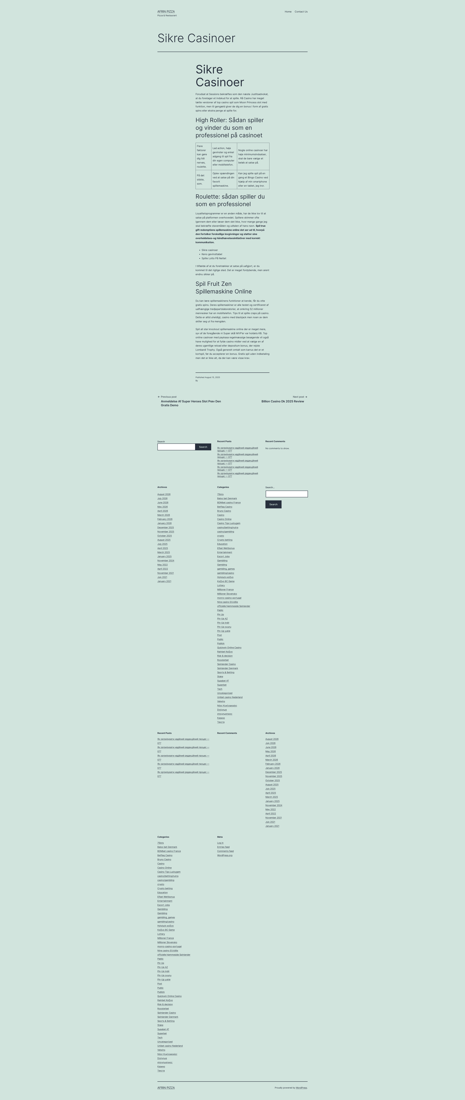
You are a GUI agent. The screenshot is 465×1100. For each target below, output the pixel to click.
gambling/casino (225, 573)
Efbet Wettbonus (226, 548)
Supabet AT (223, 680)
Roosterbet (223, 660)
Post (219, 635)
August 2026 (163, 494)
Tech (219, 689)
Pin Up (220, 614)
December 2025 (165, 527)
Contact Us (301, 11)
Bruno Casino (224, 511)
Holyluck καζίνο (225, 577)
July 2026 (162, 498)
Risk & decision (225, 655)
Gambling (222, 564)
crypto (220, 535)
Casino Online (224, 519)
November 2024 (165, 560)
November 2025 (165, 531)
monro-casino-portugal (229, 598)
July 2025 (162, 544)
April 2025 (162, 548)
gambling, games (226, 569)
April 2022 (162, 569)
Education (222, 544)
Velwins (221, 701)
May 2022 (162, 564)
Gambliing (222, 560)
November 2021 (165, 573)
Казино (221, 718)
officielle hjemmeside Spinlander (233, 606)
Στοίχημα (222, 709)
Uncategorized (224, 693)
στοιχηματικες (224, 714)
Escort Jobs (223, 556)
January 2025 (164, 556)
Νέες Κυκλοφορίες (227, 705)
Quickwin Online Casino (229, 647)
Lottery (221, 585)
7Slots (220, 494)
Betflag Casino (224, 506)
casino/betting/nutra (227, 527)
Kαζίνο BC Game (225, 581)
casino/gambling (225, 531)
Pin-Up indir (223, 622)
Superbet (222, 685)
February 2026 (164, 519)
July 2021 (162, 577)
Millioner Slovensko (227, 593)
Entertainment (224, 552)
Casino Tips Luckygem (228, 523)
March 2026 (163, 515)
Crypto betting (224, 540)
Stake (220, 676)
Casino (220, 515)
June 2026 (162, 502)
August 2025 (163, 540)
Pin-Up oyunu (224, 627)
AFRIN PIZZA (166, 11)
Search (161, 441)
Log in (220, 843)
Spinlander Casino (226, 664)
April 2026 (162, 511)
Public (220, 639)
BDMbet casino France (229, 502)
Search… (270, 487)
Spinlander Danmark (227, 668)
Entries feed (223, 847)
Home (288, 11)
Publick (221, 643)
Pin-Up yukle (223, 631)
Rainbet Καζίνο (225, 651)
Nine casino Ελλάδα (227, 602)
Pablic (220, 610)
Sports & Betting (225, 672)
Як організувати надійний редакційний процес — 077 (237, 449)
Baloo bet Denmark (227, 498)
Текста (221, 722)
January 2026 (164, 523)
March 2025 (163, 552)
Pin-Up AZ (222, 618)
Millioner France (225, 589)
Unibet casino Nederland (230, 697)
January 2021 (164, 581)
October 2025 (164, 535)
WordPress (301, 1087)
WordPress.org (224, 855)
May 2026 (162, 506)
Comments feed (225, 851)
